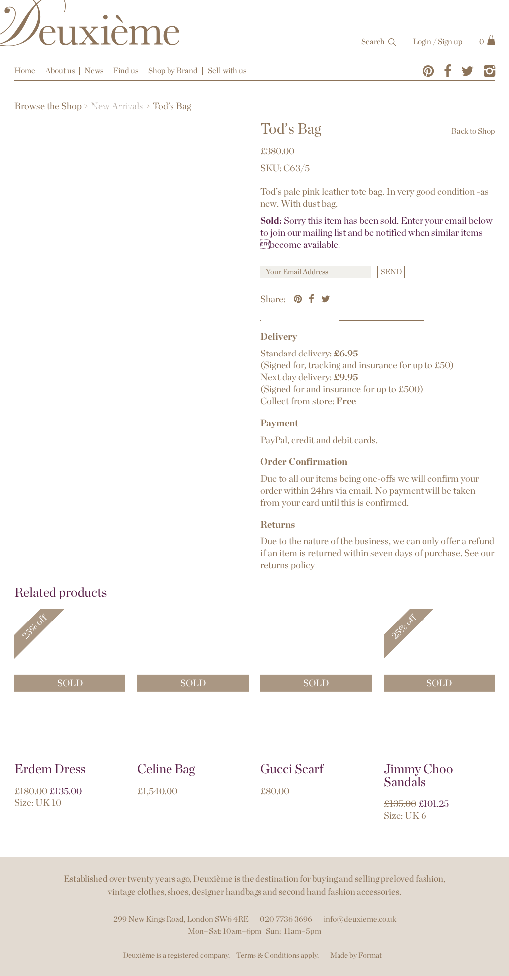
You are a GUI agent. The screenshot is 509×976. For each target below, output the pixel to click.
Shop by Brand (173, 70)
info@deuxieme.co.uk (360, 919)
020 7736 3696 (286, 919)
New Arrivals (117, 106)
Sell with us (227, 70)
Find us (125, 70)
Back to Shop (473, 131)
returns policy (287, 565)
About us (60, 70)
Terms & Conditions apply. (277, 955)
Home (24, 70)
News (94, 70)
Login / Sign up (438, 41)
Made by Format (356, 955)
